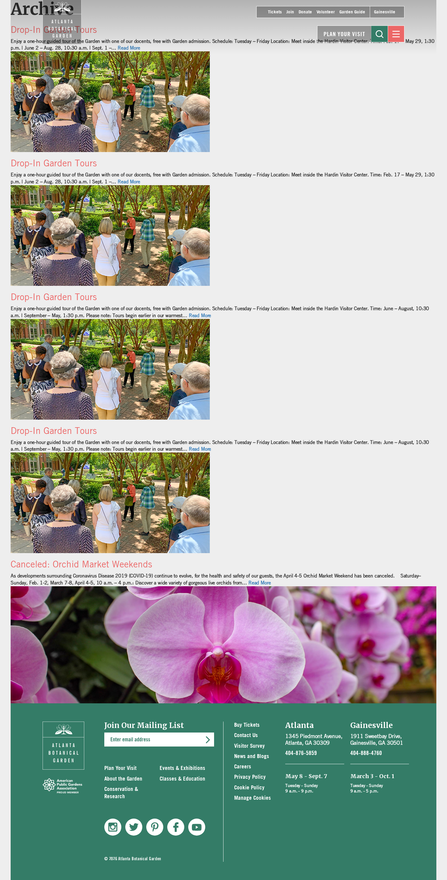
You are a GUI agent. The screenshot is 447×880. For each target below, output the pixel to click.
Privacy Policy (250, 777)
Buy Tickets (247, 725)
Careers (242, 766)
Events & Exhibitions (182, 768)
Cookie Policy (249, 787)
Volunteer (326, 12)
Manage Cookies (252, 798)
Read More (129, 181)
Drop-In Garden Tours (54, 163)
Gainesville (384, 12)
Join (290, 12)
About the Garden (123, 778)
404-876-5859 (301, 753)
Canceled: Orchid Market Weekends (81, 564)
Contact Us (246, 735)
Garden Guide (352, 12)
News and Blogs (251, 756)
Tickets (275, 12)
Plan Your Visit (344, 34)
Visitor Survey (249, 746)
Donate (305, 12)
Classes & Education (182, 778)
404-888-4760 (366, 753)
